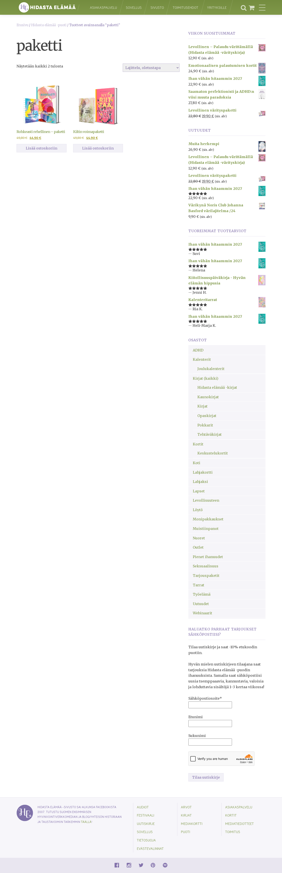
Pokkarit (205, 425)
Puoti (185, 831)
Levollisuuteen (206, 500)
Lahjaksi (200, 481)
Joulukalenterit (210, 368)
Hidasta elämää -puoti (49, 25)
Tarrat (198, 585)
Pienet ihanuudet (208, 557)
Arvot (186, 807)
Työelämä (201, 594)
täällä (86, 822)
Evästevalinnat (150, 848)
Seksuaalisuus (205, 566)
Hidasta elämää (49, 7)
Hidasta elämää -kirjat (217, 387)
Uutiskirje (146, 823)
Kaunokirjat (208, 397)
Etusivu (22, 25)
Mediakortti (191, 823)
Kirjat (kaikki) (205, 378)
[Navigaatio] (262, 7)
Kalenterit (202, 359)
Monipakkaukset (208, 519)
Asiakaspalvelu (103, 7)
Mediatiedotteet (239, 823)
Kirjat (202, 406)
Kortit (198, 444)
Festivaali (145, 815)
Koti (196, 463)
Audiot (143, 807)
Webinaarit (202, 613)
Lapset (199, 491)
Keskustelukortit (212, 453)
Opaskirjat (206, 415)
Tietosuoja (146, 840)
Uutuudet (201, 604)
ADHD (198, 350)
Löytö (198, 510)
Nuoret (199, 538)
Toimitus (232, 831)
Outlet (198, 547)
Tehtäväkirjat (209, 434)
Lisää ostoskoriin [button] (41, 148)
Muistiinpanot (206, 528)
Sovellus (134, 7)
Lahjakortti (203, 472)
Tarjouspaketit (206, 575)
